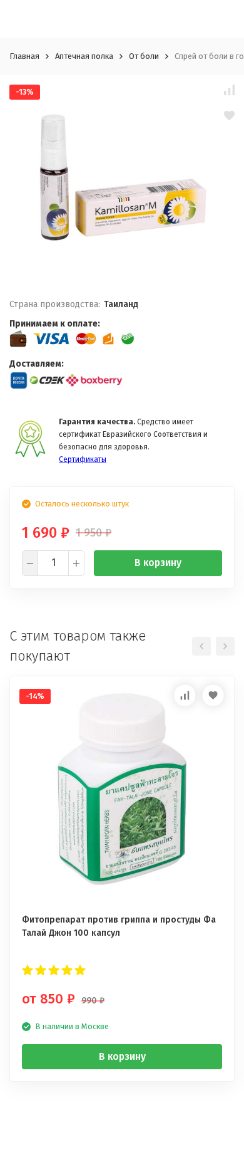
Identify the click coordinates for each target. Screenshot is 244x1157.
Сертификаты (82, 459)
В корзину (158, 562)
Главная (24, 56)
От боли (144, 56)
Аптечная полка (84, 56)
